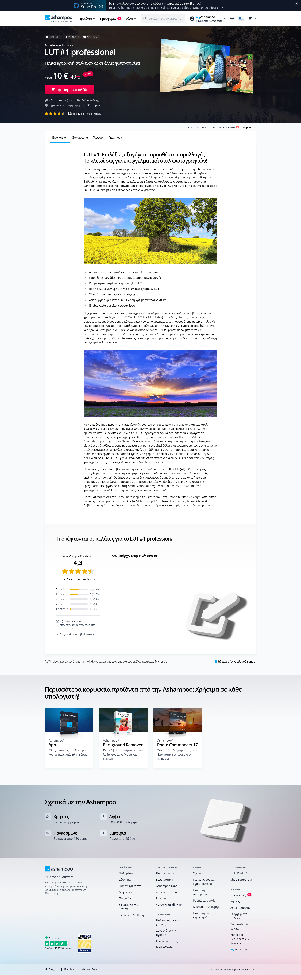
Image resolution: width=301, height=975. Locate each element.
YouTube (92, 969)
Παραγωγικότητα (130, 886)
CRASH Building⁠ (167, 905)
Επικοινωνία (164, 898)
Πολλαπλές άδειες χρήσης (168, 922)
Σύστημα (125, 880)
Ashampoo (239, 949)
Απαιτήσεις (115, 137)
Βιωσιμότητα (164, 880)
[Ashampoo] (59, 868)
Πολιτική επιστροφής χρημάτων (205, 915)
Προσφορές (110, 19)
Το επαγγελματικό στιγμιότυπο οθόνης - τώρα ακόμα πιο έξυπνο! (155, 3)
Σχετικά (198, 873)
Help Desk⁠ (237, 873)
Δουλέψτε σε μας (167, 892)
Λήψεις (235, 901)
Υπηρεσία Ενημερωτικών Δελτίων (240, 939)
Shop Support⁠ (239, 880)
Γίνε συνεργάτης (167, 941)
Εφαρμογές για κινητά (128, 907)
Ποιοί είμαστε (165, 873)
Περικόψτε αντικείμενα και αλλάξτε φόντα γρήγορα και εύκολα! (123, 755)
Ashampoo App (240, 908)
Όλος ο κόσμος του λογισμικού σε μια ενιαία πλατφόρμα (68, 753)
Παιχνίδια (125, 898)
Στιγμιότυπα (80, 137)
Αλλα (129, 19)
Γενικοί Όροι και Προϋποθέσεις (203, 882)
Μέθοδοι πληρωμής (206, 907)
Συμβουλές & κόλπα (239, 926)
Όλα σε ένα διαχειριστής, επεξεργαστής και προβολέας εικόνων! (177, 755)
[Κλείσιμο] (296, 3)
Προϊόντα (85, 19)
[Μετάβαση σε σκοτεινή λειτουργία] (232, 18)
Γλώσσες (98, 137)
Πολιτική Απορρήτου (201, 892)
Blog (52, 969)
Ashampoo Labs (166, 886)
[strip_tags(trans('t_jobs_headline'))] (84, 943)
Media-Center (165, 947)
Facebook (70, 969)
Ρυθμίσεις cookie (204, 900)
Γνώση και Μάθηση (131, 915)
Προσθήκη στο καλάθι (72, 90)
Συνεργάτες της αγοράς (166, 933)
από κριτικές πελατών (84, 113)
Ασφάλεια (125, 892)
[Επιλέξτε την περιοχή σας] (241, 18)
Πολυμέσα (126, 873)
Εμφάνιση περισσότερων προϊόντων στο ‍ (218, 127)
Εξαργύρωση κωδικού (238, 916)
